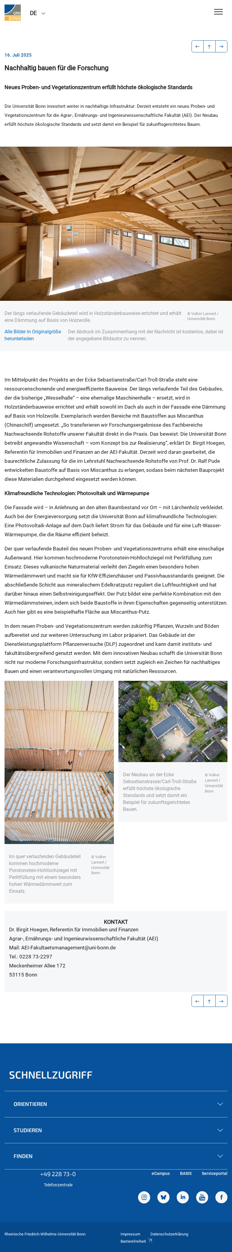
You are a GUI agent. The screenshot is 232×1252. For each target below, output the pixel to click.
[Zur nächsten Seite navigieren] (221, 46)
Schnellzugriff (50, 1074)
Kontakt (116, 922)
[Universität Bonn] (13, 13)
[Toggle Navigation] (218, 12)
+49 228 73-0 (58, 1173)
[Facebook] (221, 1198)
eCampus (161, 1173)
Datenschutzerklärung (169, 1234)
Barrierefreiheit (133, 1241)
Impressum (130, 1234)
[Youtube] (202, 1198)
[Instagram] (144, 1198)
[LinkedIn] (183, 1198)
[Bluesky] (163, 1198)
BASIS (186, 1173)
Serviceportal (214, 1173)
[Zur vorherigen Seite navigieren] (198, 46)
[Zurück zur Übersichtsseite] (209, 46)
